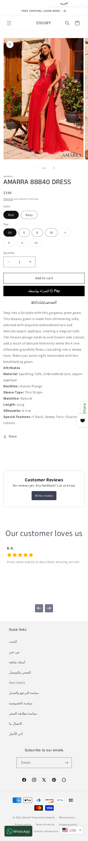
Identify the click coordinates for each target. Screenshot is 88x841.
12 (39, 243)
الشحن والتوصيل (20, 672)
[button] (9, 23)
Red (11, 215)
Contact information (46, 831)
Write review (44, 496)
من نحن (14, 652)
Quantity (9, 253)
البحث (13, 642)
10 (51, 232)
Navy (29, 215)
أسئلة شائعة (17, 662)
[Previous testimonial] (39, 608)
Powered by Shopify (43, 817)
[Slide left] (34, 168)
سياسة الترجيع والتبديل (24, 693)
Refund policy (67, 817)
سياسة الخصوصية (20, 703)
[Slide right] (54, 168)
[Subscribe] (67, 762)
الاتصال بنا (15, 724)
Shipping (8, 198)
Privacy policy (23, 824)
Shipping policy (68, 824)
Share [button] (13, 436)
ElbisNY (26, 817)
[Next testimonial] (49, 608)
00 (10, 232)
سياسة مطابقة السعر (23, 713)
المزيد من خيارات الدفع (44, 301)
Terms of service (45, 824)
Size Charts (17, 683)
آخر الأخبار (16, 734)
